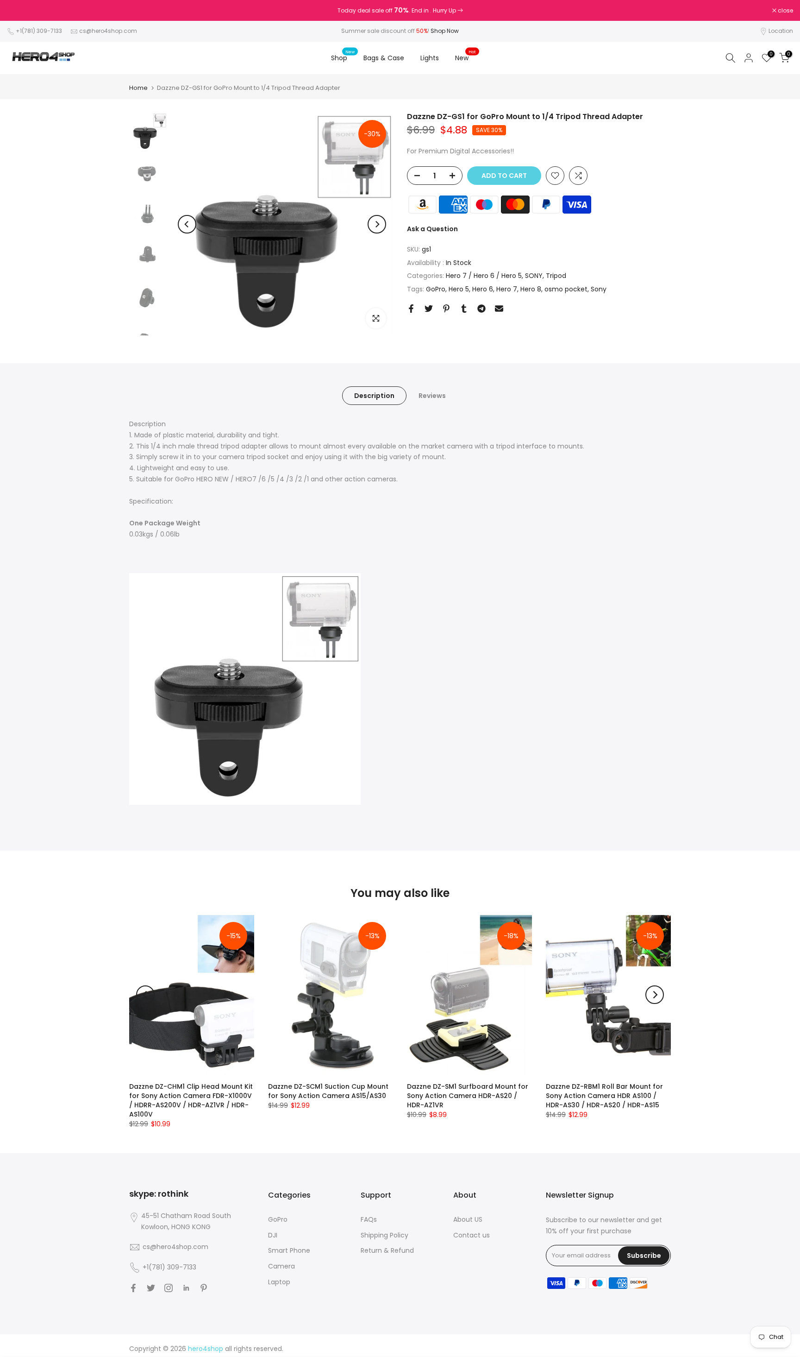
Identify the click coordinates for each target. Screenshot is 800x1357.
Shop (343, 57)
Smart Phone (289, 1250)
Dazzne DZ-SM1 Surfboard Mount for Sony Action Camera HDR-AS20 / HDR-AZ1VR (467, 1096)
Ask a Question (432, 229)
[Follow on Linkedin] (186, 1288)
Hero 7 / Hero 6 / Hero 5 (484, 276)
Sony (598, 289)
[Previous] (187, 224)
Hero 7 (506, 289)
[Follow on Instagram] (168, 1288)
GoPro (435, 289)
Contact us (471, 1235)
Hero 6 (482, 289)
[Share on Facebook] (411, 308)
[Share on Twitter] (429, 308)
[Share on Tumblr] (464, 308)
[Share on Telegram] (481, 308)
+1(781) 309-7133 (39, 31)
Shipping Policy (384, 1235)
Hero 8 (530, 289)
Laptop (279, 1282)
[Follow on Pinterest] (204, 1288)
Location (781, 31)
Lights (429, 58)
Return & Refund (387, 1250)
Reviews (432, 395)
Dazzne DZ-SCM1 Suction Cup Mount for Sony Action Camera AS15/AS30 (328, 1091)
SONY (534, 276)
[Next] (377, 224)
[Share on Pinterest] (446, 308)
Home (138, 88)
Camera (281, 1266)
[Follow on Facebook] (133, 1288)
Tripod (556, 276)
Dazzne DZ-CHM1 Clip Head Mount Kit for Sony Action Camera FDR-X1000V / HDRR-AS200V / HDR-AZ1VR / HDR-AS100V (191, 1100)
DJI (272, 1235)
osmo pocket (566, 289)
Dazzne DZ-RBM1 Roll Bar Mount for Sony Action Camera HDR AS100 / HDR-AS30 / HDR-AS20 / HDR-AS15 (604, 1096)
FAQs (369, 1219)
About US (467, 1219)
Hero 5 (459, 289)
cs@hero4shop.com (108, 31)
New (465, 57)
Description (374, 395)
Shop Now (445, 31)
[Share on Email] (499, 308)
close (19, 10)
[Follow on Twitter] (151, 1288)
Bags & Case (383, 58)
